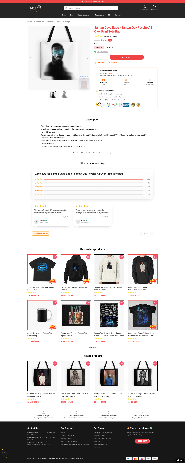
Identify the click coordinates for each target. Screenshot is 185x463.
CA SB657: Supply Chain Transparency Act (75, 444)
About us (64, 432)
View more (92, 347)
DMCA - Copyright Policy (69, 441)
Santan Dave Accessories (44, 22)
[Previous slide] (30, 58)
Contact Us (98, 441)
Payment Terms (99, 435)
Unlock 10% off (4, 453)
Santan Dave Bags (63, 22)
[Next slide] (87, 58)
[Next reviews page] (151, 234)
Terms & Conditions (67, 435)
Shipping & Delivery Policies (103, 432)
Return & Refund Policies (102, 438)
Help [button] (181, 460)
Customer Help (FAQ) (101, 444)
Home (29, 22)
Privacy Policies (66, 438)
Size (95, 44)
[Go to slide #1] (53, 94)
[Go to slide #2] (65, 94)
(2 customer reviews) (111, 36)
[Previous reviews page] (141, 234)
